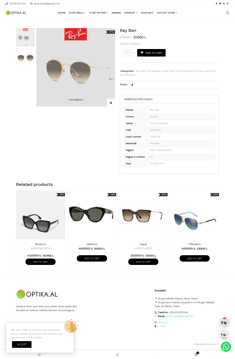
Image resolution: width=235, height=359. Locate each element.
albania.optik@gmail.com (180, 316)
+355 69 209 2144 (17, 3)
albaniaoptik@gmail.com (47, 3)
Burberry (40, 244)
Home (61, 12)
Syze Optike (97, 12)
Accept (21, 344)
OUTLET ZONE (166, 12)
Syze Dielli (76, 12)
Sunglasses (154, 71)
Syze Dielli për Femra (189, 71)
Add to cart (154, 52)
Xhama (116, 12)
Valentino (91, 244)
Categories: (127, 71)
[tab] (169, 99)
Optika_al (162, 322)
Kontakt (147, 12)
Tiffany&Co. (194, 244)
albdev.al (214, 344)
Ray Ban (141, 71)
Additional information (138, 99)
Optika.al (161, 326)
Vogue (143, 244)
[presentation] (18, 233)
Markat (129, 12)
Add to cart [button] (40, 261)
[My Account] (117, 354)
